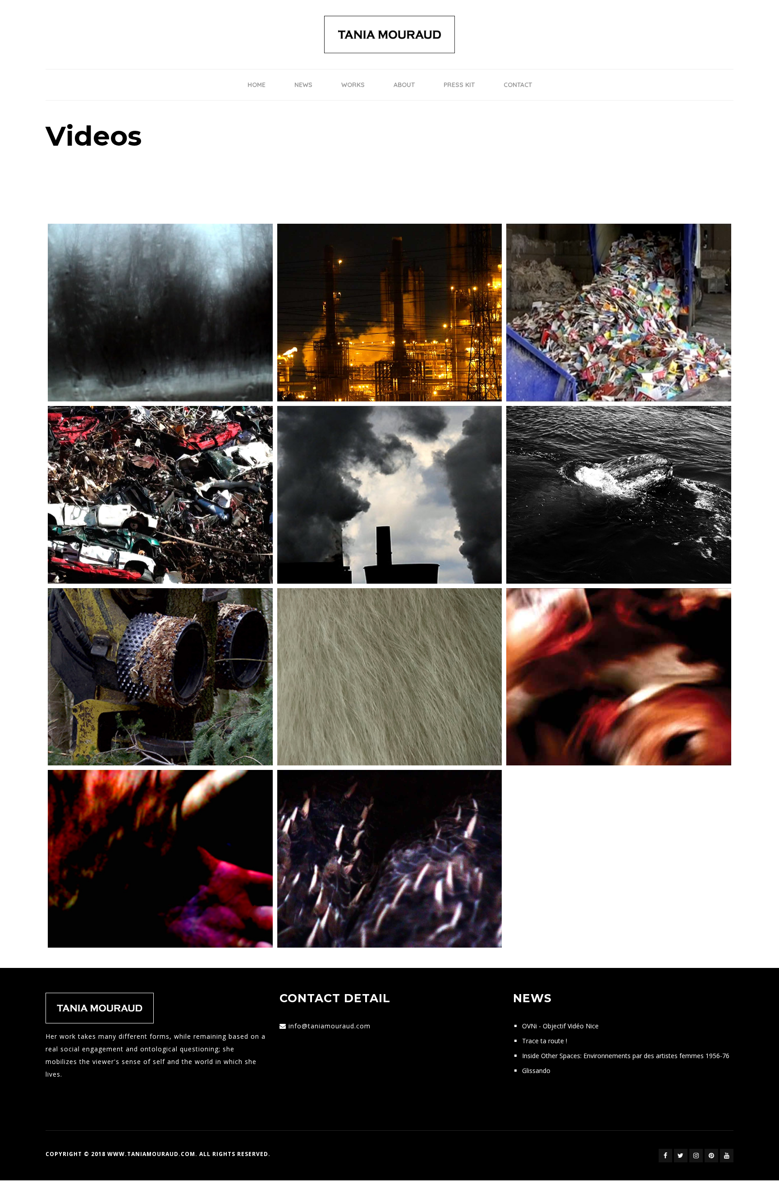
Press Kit (459, 85)
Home (256, 85)
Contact (518, 85)
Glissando (536, 1070)
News (303, 85)
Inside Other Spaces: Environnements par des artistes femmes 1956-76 (625, 1055)
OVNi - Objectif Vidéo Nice (560, 1026)
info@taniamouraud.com (330, 1026)
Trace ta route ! (544, 1040)
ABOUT (404, 85)
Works (353, 85)
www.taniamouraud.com (151, 1154)
